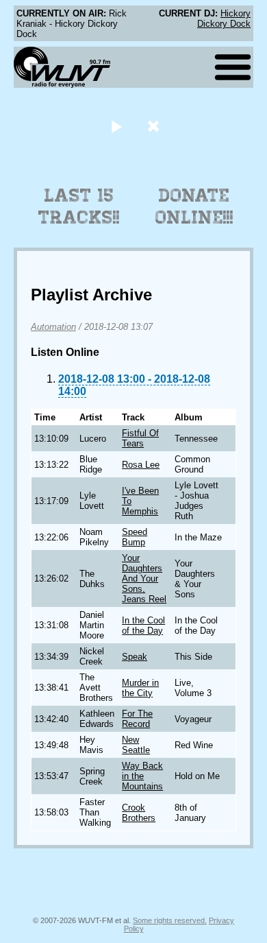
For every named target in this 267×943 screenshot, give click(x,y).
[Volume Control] (155, 125)
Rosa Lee (141, 464)
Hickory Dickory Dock (224, 18)
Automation (53, 327)
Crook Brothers (138, 812)
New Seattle (136, 745)
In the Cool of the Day (143, 625)
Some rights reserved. (170, 920)
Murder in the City (140, 688)
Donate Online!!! (194, 206)
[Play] (116, 125)
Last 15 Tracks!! (79, 206)
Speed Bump (134, 537)
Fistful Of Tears (140, 438)
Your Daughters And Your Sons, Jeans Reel (144, 578)
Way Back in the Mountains (142, 776)
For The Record (137, 718)
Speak (134, 657)
